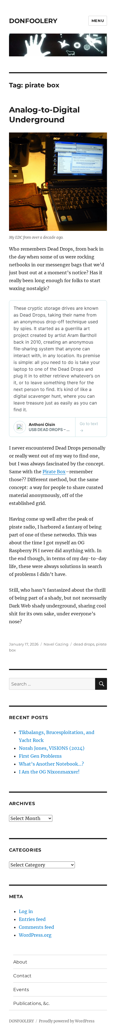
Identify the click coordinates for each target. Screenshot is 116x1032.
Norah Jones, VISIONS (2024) (51, 748)
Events (21, 989)
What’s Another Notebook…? (51, 764)
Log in (26, 911)
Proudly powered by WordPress (67, 1021)
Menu (98, 20)
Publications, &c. (31, 1003)
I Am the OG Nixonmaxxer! (49, 772)
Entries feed (32, 919)
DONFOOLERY (33, 21)
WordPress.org (35, 935)
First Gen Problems (40, 756)
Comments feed (36, 927)
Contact (22, 975)
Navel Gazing (56, 644)
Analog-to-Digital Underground (44, 114)
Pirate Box (54, 471)
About (20, 962)
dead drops (83, 644)
